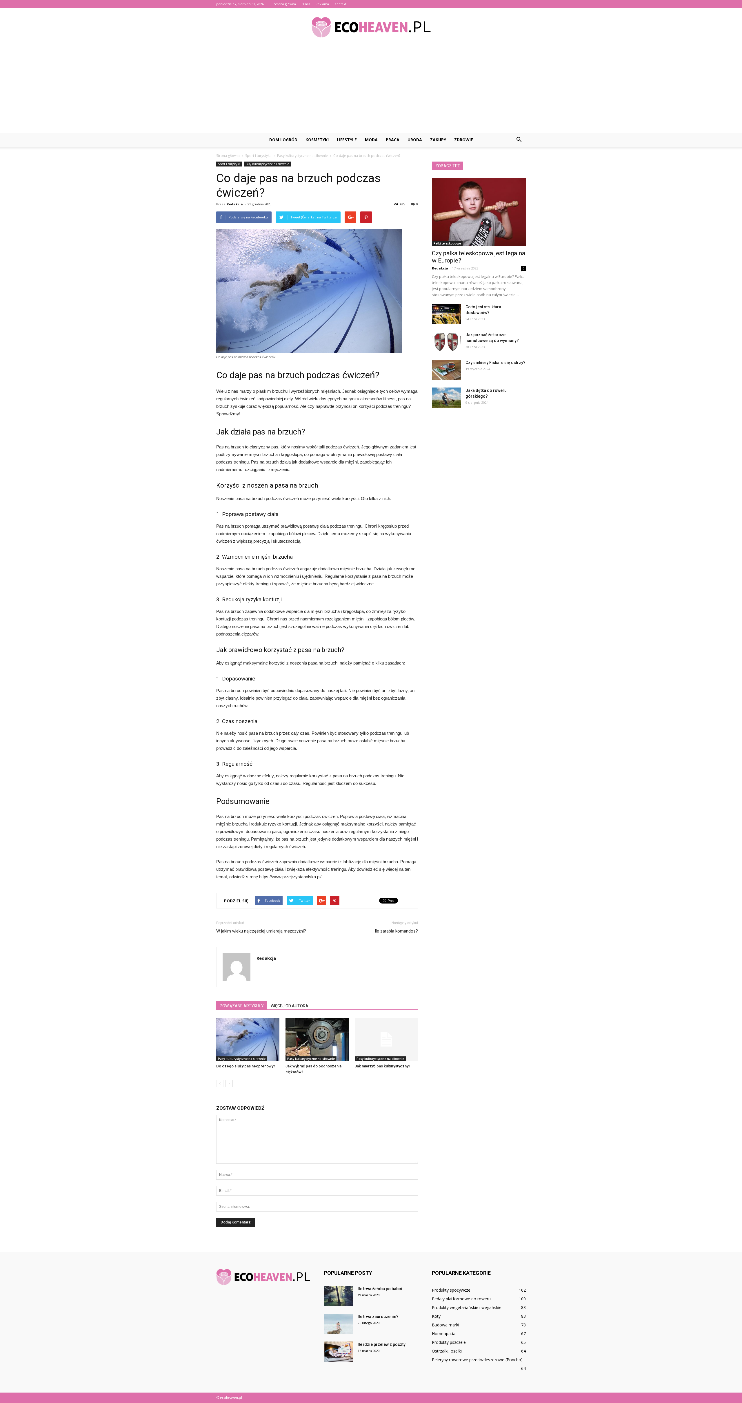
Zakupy (438, 139)
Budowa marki (445, 1325)
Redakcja (235, 204)
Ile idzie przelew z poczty (381, 1344)
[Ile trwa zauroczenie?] (338, 1324)
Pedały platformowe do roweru (461, 1298)
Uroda (415, 139)
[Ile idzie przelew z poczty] (338, 1352)
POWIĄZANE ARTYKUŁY (242, 1006)
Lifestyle (347, 139)
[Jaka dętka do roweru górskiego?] (446, 398)
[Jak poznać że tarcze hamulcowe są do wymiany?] (446, 342)
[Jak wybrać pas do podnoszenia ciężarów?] (317, 1039)
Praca (392, 139)
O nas (305, 4)
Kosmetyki (317, 139)
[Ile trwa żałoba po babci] (338, 1296)
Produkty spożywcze (451, 1290)
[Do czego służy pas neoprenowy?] (247, 1039)
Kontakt (340, 4)
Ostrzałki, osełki (447, 1351)
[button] (519, 140)
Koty (436, 1316)
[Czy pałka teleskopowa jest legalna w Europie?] (479, 212)
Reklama (322, 4)
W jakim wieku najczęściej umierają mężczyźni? (261, 931)
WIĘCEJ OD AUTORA (289, 1006)
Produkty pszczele (449, 1342)
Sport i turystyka (229, 164)
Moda (371, 139)
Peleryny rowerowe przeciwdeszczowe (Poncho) (477, 1359)
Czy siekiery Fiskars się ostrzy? (495, 362)
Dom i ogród (283, 139)
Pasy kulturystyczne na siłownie (267, 164)
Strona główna (285, 4)
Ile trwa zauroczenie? (378, 1316)
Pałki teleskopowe (447, 243)
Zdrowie (463, 139)
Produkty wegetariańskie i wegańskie (466, 1307)
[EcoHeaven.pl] (371, 27)
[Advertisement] (371, 89)
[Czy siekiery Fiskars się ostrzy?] (446, 370)
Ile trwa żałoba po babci (380, 1288)
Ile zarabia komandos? (396, 931)
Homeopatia (443, 1333)
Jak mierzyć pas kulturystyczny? (382, 1066)
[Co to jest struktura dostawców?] (446, 314)
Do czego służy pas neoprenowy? (245, 1066)
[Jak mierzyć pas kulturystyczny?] (386, 1039)
